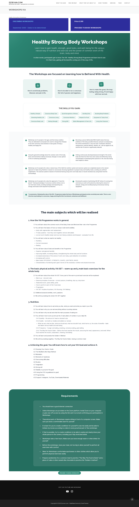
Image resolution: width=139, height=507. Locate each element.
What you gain (61, 3)
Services (113, 3)
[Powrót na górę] (132, 500)
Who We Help (73, 3)
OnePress (72, 503)
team (120, 3)
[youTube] (67, 491)
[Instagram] (72, 491)
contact (127, 3)
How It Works (102, 3)
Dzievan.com (16, 2)
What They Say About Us (87, 3)
